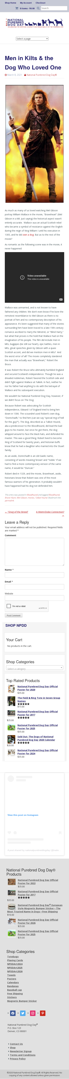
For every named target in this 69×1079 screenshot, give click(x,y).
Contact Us (16, 1043)
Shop (13, 1047)
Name (8, 569)
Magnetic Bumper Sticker (22, 1000)
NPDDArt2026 (14, 971)
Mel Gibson (22, 497)
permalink (9, 500)
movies (31, 497)
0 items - (27, 8)
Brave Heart (10, 497)
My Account (26, 2)
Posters (11, 978)
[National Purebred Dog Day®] (34, 22)
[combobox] (34, 667)
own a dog (28, 234)
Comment (10, 535)
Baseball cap (14, 989)
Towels (11, 975)
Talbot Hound (41, 497)
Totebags (13, 956)
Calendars (13, 982)
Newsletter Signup (21, 1051)
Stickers (12, 997)
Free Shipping (15, 993)
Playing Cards (15, 960)
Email (8, 581)
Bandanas (13, 986)
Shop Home (10, 2)
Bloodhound (32, 494)
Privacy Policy (18, 1058)
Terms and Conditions (22, 1054)
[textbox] (34, 668)
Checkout (40, 2)
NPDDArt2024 (14, 963)
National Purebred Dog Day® (42, 74)
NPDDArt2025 (14, 967)
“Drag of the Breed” (16, 511)
